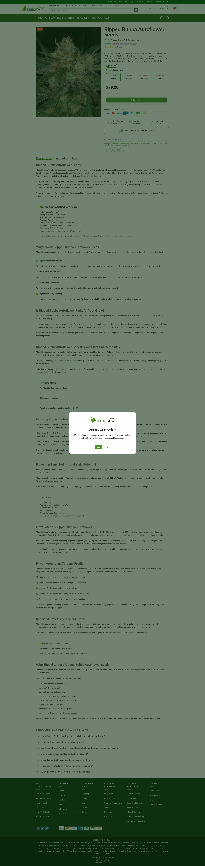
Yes (98, 447)
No (107, 447)
